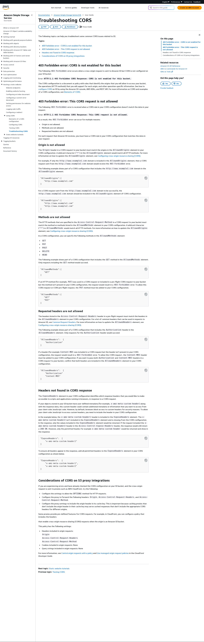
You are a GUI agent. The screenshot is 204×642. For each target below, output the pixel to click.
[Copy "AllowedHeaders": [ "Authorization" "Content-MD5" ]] (145, 370)
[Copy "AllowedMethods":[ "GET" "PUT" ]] (145, 294)
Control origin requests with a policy (77, 553)
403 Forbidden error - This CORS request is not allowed (66, 49)
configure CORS (45, 89)
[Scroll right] (110, 8)
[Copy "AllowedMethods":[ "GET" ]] (145, 269)
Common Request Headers (64, 322)
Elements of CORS (72, 92)
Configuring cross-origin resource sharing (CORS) (119, 156)
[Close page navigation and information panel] (199, 35)
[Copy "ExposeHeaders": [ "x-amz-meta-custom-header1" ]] (145, 438)
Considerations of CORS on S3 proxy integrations (63, 56)
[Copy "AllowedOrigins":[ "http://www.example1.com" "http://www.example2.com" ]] (145, 200)
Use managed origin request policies (113, 553)
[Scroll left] (49, 8)
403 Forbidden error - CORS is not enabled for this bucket (67, 45)
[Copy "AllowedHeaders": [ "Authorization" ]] (145, 339)
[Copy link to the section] (36, 65)
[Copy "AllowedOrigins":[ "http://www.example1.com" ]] (145, 178)
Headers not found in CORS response (58, 52)
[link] (89, 15)
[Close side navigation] (32, 15)
